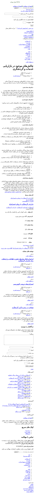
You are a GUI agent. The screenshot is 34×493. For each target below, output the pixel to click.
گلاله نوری (9, 248)
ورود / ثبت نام (26, 479)
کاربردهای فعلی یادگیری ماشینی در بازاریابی (18, 387)
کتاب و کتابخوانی (26, 410)
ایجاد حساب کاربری (26, 11)
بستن (32, 369)
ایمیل (31, 350)
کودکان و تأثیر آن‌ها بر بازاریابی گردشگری (19, 378)
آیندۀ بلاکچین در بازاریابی (24, 396)
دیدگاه (31, 334)
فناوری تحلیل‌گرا (26, 390)
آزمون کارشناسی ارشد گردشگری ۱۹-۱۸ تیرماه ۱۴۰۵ (16, 405)
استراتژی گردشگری (22, 207)
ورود (32, 25)
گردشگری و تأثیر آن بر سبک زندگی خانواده (19, 375)
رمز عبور (30, 16)
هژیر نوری (3, 248)
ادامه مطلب (30, 276)
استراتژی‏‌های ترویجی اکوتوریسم (23, 284)
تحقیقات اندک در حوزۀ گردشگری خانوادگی (19, 384)
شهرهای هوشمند (26, 393)
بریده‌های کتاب (29, 62)
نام (32, 347)
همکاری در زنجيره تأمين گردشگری (22, 307)
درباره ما (28, 430)
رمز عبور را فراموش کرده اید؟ (25, 28)
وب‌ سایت (30, 353)
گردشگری (30, 207)
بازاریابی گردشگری (11, 207)
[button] (28, 245)
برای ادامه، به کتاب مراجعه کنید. (13, 192)
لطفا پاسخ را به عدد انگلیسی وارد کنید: (23, 19)
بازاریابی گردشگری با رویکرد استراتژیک (21, 204)
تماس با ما (27, 432)
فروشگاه (27, 433)
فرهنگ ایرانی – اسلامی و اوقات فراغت (20, 381)
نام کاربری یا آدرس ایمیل (26, 13)
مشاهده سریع (29, 199)
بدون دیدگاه (21, 376)
